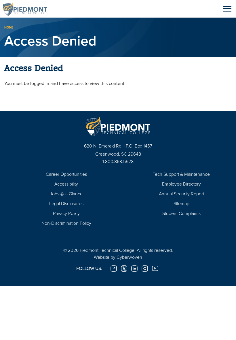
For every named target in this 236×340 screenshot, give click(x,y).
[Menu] (227, 8)
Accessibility (66, 184)
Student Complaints (181, 213)
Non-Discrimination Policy (66, 223)
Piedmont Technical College (27, 8)
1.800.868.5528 (118, 161)
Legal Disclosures (66, 203)
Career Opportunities (66, 174)
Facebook (114, 268)
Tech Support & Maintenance (181, 174)
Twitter (124, 268)
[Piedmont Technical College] (118, 126)
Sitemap (181, 203)
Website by (118, 257)
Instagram (145, 268)
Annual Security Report (181, 193)
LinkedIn (134, 268)
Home (8, 27)
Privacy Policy (66, 213)
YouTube (155, 268)
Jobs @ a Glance (66, 193)
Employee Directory (181, 184)
